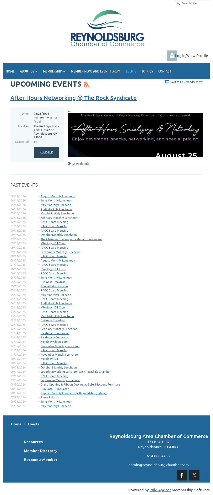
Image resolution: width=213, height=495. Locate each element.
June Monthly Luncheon (56, 200)
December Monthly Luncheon (60, 346)
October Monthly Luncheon (59, 234)
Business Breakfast (53, 282)
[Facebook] (182, 475)
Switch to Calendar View (187, 82)
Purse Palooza (50, 397)
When (26, 113)
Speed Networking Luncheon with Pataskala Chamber (76, 371)
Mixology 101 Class (53, 243)
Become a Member (40, 459)
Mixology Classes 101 (54, 341)
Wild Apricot (160, 490)
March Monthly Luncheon (57, 213)
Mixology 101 (49, 358)
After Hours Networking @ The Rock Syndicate (73, 97)
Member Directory (40, 450)
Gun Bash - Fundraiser (55, 389)
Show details (80, 163)
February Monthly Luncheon (59, 217)
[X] (194, 475)
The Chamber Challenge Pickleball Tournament (71, 239)
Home (16, 424)
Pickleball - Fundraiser (55, 333)
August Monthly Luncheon (58, 196)
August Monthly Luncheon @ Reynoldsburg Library (74, 393)
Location (24, 126)
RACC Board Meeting (54, 222)
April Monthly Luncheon (56, 209)
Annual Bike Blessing (54, 286)
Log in (172, 55)
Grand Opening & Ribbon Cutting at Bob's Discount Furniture (80, 384)
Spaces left (22, 141)
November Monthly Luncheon (60, 354)
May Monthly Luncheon (56, 204)
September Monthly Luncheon (60, 252)
